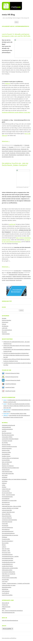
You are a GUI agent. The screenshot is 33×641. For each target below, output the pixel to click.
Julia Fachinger (6, 409)
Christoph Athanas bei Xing (11, 376)
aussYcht (4, 431)
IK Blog (3, 485)
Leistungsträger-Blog (7, 510)
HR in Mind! (4, 475)
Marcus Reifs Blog (6, 514)
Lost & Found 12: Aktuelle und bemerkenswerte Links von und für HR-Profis (16, 35)
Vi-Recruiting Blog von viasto (8, 585)
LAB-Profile (4, 328)
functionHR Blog (6, 460)
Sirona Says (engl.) (6, 552)
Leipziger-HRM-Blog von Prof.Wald (10, 508)
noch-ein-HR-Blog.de (7, 518)
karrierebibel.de (5, 498)
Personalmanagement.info (8, 612)
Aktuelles (11, 147)
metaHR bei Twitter (9, 387)
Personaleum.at (5, 529)
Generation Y (9, 276)
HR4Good (4, 483)
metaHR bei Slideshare (10, 384)
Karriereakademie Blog (7, 496)
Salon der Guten (6, 548)
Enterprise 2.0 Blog (6, 452)
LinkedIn (6, 155)
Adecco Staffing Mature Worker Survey (11, 149)
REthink (4, 545)
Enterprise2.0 (5, 322)
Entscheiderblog (6, 454)
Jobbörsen (24, 276)
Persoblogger (5, 525)
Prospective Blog (6, 539)
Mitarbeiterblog (12, 155)
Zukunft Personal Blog (7, 595)
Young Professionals (10, 280)
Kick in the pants (6, 504)
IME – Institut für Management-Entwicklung (12, 610)
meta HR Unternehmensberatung (10, 620)
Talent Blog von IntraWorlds (8, 573)
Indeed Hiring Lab (6, 489)
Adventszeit (23, 149)
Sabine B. (5, 415)
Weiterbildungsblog (6, 587)
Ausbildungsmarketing (7, 429)
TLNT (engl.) (5, 581)
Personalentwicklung (7, 330)
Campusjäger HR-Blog (7, 437)
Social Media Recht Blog (7, 558)
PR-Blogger (4, 537)
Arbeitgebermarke (13, 274)
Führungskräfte (17, 151)
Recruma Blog (5, 543)
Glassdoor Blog (5, 464)
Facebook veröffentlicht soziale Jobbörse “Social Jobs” (16, 112)
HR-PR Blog (4, 481)
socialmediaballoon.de (7, 564)
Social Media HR (20, 155)
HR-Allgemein (15, 272)
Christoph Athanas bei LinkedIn (12, 380)
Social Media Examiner (7, 554)
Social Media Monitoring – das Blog (10, 556)
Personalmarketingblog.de (8, 533)
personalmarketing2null (7, 531)
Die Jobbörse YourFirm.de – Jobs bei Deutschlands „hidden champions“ (15, 164)
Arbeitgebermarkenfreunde (8, 425)
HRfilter (4, 608)
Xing (12, 156)
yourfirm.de (12, 224)
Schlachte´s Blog (6, 550)
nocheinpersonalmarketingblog (9, 519)
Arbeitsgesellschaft (6, 427)
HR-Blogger (4, 477)
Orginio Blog (5, 523)
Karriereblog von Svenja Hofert (9, 500)
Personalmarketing (18, 278)
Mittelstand (10, 278)
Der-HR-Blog (5, 442)
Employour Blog (6, 450)
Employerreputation (7, 448)
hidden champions (17, 276)
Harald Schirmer (6, 469)
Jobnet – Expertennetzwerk (8, 494)
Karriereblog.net (6, 502)
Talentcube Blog (6, 575)
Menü (16, 22)
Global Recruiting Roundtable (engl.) (10, 467)
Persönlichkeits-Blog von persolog (10, 535)
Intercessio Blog (5, 491)
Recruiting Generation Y (7, 541)
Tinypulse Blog (5, 579)
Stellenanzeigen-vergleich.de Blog (10, 568)
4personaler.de (5, 603)
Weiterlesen (6, 141)
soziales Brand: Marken (7, 566)
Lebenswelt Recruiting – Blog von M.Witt (11, 506)
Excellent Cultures (6, 456)
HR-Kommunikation (21, 153)
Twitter (26, 155)
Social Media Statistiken (7, 560)
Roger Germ (6, 413)
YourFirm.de (18, 280)
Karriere (5, 278)
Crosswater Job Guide (7, 440)
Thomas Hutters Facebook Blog (9, 577)
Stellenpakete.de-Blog (7, 570)
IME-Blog (4, 487)
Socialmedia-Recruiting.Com (8, 562)
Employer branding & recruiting (9, 446)
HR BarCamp (5, 604)
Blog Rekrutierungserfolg (8, 435)
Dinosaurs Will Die (6, 444)
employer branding (22, 274)
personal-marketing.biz (7, 527)
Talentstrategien (6, 333)
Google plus (13, 153)
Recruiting (20, 272)
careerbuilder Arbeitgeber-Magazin (10, 438)
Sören (4, 400)
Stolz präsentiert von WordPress (9, 638)
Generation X (25, 151)
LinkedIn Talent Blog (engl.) (8, 512)
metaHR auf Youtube (10, 391)
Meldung (7, 83)
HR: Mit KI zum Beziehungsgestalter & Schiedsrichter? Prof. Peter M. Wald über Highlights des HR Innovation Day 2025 (16, 355)
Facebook (11, 151)
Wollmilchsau (5, 589)
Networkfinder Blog (6, 516)
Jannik (4, 404)
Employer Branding (6, 320)
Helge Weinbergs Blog (7, 471)
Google (7, 153)
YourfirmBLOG (5, 593)
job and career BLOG (7, 492)
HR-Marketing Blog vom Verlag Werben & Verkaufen (14, 479)
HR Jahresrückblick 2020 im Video (18, 413)
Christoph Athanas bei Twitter (12, 373)
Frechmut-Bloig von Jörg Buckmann (10, 458)
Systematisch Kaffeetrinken (8, 572)
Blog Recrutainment (6, 433)
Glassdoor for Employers (8, 465)
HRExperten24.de (6, 606)
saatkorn (4, 546)
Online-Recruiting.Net (7, 521)
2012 (28, 147)
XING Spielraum (5, 591)
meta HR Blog (8, 14)
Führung (4, 324)
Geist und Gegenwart (7, 462)
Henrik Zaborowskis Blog (8, 473)
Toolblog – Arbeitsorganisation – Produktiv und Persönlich (16, 583)
